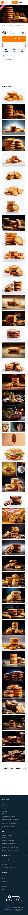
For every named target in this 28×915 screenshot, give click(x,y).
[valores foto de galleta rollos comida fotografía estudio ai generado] (13, 95)
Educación (5, 838)
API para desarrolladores (8, 840)
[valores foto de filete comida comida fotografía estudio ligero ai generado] (13, 413)
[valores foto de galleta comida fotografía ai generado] (13, 508)
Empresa (4, 835)
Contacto (4, 887)
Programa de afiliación (8, 864)
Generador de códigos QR (8, 850)
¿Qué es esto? (17, 56)
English (4, 902)
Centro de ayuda (6, 885)
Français (4, 912)
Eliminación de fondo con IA (9, 847)
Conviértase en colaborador (9, 893)
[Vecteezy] (2, 2)
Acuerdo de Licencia (7, 859)
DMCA (3, 862)
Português (5, 907)
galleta (18, 792)
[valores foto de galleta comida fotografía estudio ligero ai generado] (13, 238)
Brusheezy (5, 827)
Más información (7, 58)
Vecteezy (4, 830)
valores (5, 792)
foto (12, 792)
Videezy (4, 832)
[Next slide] (22, 793)
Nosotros (4, 890)
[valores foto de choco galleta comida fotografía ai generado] (13, 571)
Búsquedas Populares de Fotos (10, 871)
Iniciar (20, 2)
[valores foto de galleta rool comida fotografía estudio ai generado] (13, 222)
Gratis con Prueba (14, 39)
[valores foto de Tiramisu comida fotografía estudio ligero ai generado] (13, 397)
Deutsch (4, 910)
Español (4, 904)
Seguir (23, 33)
